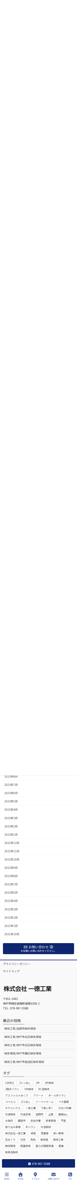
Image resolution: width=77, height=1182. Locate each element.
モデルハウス (13, 1108)
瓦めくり (10, 1139)
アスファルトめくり (16, 1095)
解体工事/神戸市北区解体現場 (22, 1037)
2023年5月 (11, 801)
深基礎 (44, 1133)
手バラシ (30, 1127)
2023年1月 (11, 834)
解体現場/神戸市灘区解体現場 (22, 1053)
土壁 (50, 1114)
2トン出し (25, 1083)
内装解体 (10, 1114)
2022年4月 (11, 901)
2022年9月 (11, 868)
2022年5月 (11, 892)
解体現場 (10, 1146)
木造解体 (46, 1127)
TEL (70, 1178)
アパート (38, 1095)
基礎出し (63, 1114)
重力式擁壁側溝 (45, 1146)
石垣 (22, 1139)
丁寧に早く (47, 1108)
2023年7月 (11, 785)
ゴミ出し (25, 1102)
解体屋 (44, 1139)
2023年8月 (11, 776)
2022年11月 (11, 851)
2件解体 (49, 1083)
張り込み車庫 (13, 1127)
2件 (38, 1083)
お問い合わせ (53, 1178)
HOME (20, 1178)
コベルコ (10, 1102)
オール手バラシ (57, 1095)
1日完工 (9, 1083)
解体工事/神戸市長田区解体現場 (24, 1062)
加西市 (39, 1114)
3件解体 (28, 1089)
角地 (33, 1139)
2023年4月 (11, 809)
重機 (61, 1146)
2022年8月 (11, 876)
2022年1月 (11, 926)
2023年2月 (11, 826)
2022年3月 (11, 909)
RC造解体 (43, 1089)
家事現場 (51, 1120)
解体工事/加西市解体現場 (20, 1028)
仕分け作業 (64, 1108)
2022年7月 (11, 884)
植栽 (33, 1133)
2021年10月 (11, 934)
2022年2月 (11, 917)
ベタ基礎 (63, 1102)
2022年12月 (11, 843)
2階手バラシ (12, 1089)
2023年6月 (11, 793)
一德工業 (30, 1108)
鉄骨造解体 (11, 1152)
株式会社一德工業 (15, 1133)
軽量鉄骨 (25, 1146)
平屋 (63, 1120)
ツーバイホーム (45, 1102)
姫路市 (21, 1120)
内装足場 (25, 1114)
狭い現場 (58, 1133)
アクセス (35, 1178)
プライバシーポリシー (17, 964)
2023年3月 (11, 818)
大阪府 (9, 1120)
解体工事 (58, 1139)
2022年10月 (11, 859)
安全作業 (35, 1120)
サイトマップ (11, 971)
